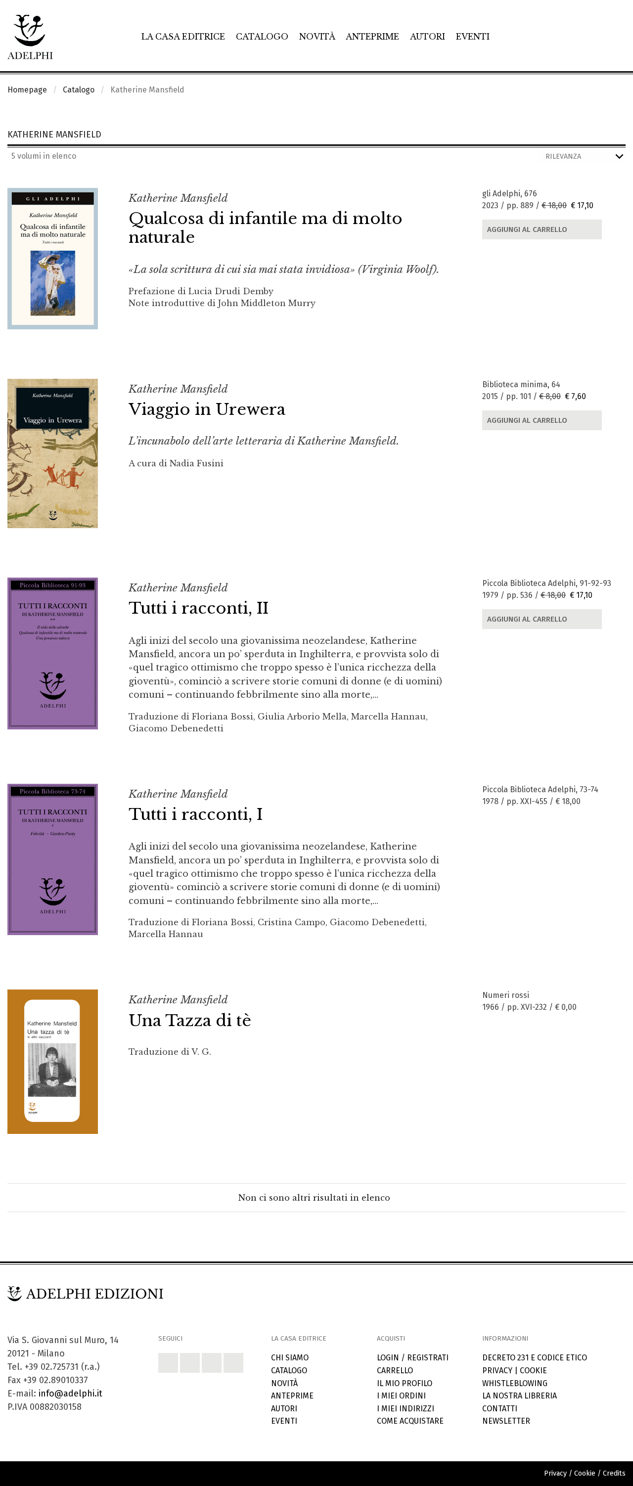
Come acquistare (410, 1421)
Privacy (497, 1370)
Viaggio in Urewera (207, 409)
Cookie (533, 1370)
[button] (168, 1363)
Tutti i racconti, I (196, 814)
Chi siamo (290, 1357)
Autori (427, 37)
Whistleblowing (514, 1383)
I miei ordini (401, 1395)
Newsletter (506, 1421)
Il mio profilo (404, 1383)
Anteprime (372, 37)
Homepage (27, 89)
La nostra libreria (519, 1395)
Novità (317, 37)
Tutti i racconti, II (199, 608)
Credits (614, 1473)
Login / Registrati (413, 1357)
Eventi (473, 37)
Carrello (395, 1370)
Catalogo (262, 37)
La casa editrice (183, 37)
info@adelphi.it (70, 1393)
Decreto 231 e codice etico (534, 1357)
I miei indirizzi (405, 1408)
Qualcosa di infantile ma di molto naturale (266, 228)
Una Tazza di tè (190, 1021)
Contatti (499, 1408)
